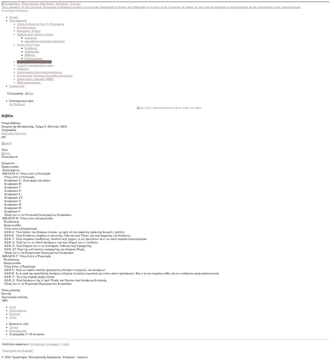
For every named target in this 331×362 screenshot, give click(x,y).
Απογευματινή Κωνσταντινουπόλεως (39, 72)
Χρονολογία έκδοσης (15, 297)
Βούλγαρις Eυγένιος (14, 133)
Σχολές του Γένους (28, 44)
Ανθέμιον (23, 68)
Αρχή (12, 307)
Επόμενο (14, 314)
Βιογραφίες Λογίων (29, 31)
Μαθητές (30, 55)
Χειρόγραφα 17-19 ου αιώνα (34, 61)
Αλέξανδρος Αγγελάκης (44, 344)
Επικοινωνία (16, 86)
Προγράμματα (18, 20)
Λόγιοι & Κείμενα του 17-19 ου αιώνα (40, 24)
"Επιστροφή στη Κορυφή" (18, 350)
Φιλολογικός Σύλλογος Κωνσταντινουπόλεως (45, 75)
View (5, 149)
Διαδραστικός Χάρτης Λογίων (35, 34)
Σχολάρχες (31, 48)
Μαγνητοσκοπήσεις (29, 82)
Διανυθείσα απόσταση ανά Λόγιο (45, 41)
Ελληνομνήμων (26, 27)
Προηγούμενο (17, 310)
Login (65, 344)
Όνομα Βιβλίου (11, 123)
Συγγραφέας (9, 130)
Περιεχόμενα (10, 156)
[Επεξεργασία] (28, 93)
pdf (4, 136)
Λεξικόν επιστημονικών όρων (35, 65)
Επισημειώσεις (34, 58)
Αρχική (13, 17)
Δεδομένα (31, 37)
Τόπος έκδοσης (11, 290)
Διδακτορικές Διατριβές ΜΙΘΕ (35, 79)
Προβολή (17, 104)
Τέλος (12, 317)
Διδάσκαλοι (32, 51)
